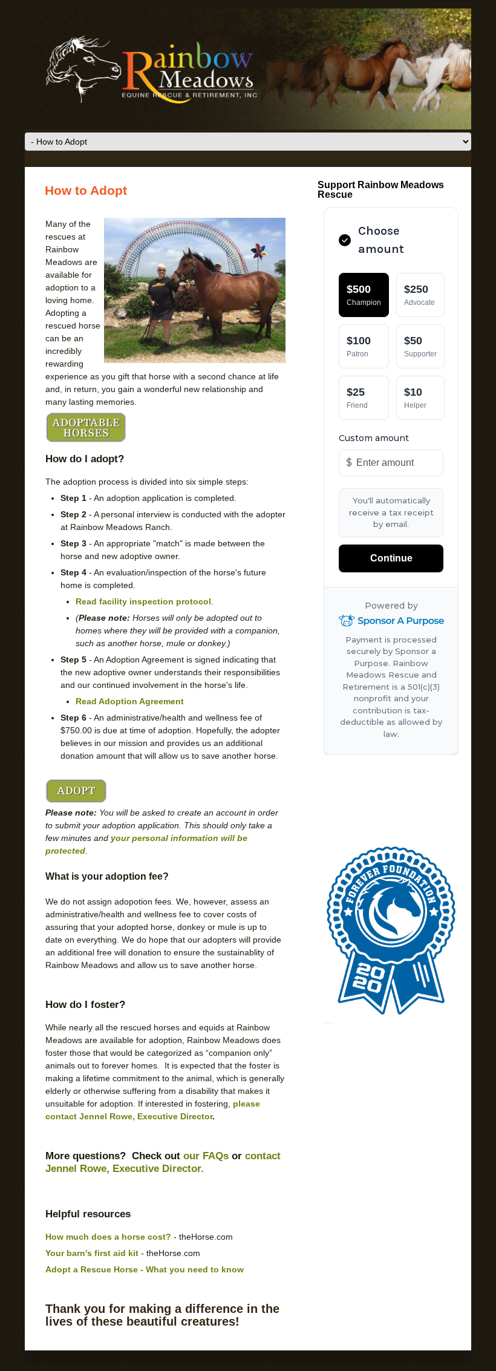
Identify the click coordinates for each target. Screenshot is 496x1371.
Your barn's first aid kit (92, 1253)
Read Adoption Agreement (130, 701)
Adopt (76, 791)
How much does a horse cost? (108, 1237)
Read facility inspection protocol (143, 601)
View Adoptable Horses (85, 427)
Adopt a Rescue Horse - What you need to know (144, 1269)
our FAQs (206, 1156)
